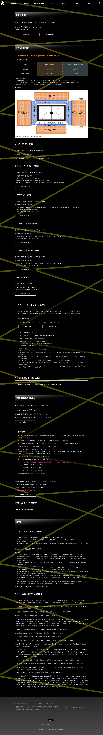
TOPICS (64, 3)
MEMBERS (26, 3)
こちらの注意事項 (61, 82)
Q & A (76, 3)
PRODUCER (14, 3)
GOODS (51, 3)
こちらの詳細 (35, 586)
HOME (89, 3)
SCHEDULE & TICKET (39, 3)
